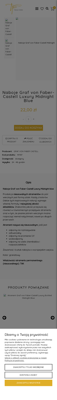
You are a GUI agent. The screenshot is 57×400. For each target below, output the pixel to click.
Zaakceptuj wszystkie (28, 383)
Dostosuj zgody (28, 375)
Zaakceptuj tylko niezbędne (28, 367)
